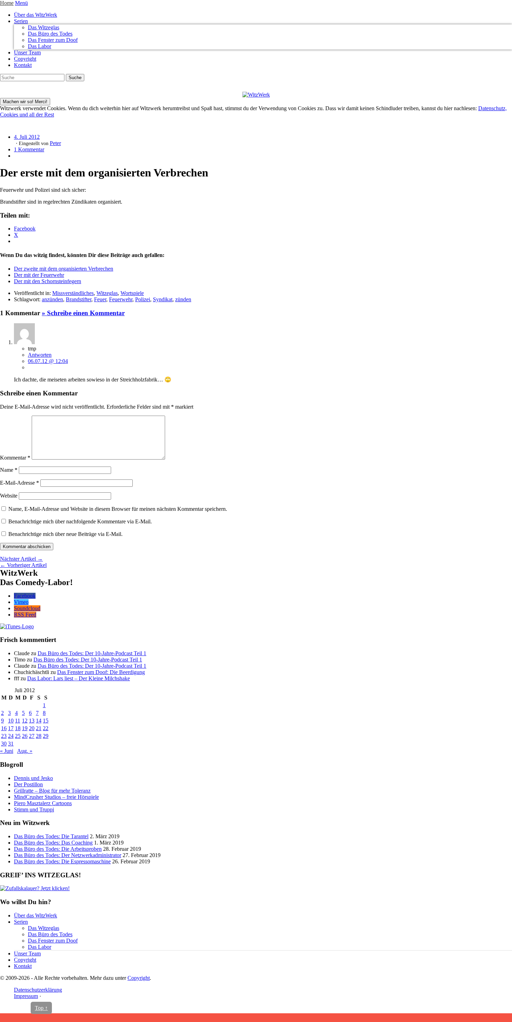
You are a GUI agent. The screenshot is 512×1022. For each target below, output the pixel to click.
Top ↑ (41, 1008)
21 (38, 728)
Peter (55, 143)
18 (18, 728)
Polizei (142, 299)
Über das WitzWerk (35, 15)
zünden (183, 299)
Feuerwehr (120, 299)
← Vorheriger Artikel (23, 565)
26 (25, 736)
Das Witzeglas (43, 27)
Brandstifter (78, 299)
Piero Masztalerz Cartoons (43, 803)
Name (8, 470)
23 (4, 736)
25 (18, 736)
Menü (21, 3)
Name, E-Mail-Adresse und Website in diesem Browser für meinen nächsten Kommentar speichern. (117, 509)
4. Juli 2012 (27, 137)
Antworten (40, 355)
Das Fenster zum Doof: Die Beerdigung (101, 672)
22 (45, 728)
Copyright (25, 59)
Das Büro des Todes (50, 34)
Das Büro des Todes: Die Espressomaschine (62, 861)
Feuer (100, 299)
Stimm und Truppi (34, 809)
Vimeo (21, 602)
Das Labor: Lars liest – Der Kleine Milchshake (78, 678)
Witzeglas (107, 293)
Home (7, 3)
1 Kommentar (29, 149)
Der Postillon (28, 784)
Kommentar (15, 458)
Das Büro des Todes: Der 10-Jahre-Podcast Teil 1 (92, 653)
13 (31, 721)
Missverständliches (73, 293)
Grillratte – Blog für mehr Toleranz (52, 791)
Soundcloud (27, 608)
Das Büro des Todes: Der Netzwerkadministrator (67, 855)
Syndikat (162, 299)
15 (45, 721)
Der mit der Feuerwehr (39, 275)
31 (11, 744)
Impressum (26, 996)
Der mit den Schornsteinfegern (47, 281)
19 (25, 728)
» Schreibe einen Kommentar (83, 313)
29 (45, 736)
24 (11, 736)
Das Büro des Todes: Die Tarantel (51, 836)
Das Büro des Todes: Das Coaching (53, 843)
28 (38, 736)
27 (31, 736)
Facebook (25, 596)
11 (17, 721)
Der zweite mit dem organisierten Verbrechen (63, 269)
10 (11, 721)
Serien (21, 21)
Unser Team (27, 52)
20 (31, 728)
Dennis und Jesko (33, 778)
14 (38, 721)
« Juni (6, 751)
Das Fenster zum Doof (53, 40)
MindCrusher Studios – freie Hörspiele (56, 797)
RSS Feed (25, 615)
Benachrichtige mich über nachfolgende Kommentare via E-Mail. (80, 521)
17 (11, 728)
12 (25, 721)
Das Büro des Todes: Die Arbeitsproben (58, 849)
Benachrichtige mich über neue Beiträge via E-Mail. (65, 534)
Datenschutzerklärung (38, 990)
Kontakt (23, 65)
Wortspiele (132, 293)
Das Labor (39, 46)
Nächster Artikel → (21, 559)
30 (4, 744)
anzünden (52, 299)
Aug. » (24, 751)
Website (8, 496)
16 (4, 728)
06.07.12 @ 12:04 (48, 361)
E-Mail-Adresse (19, 483)
